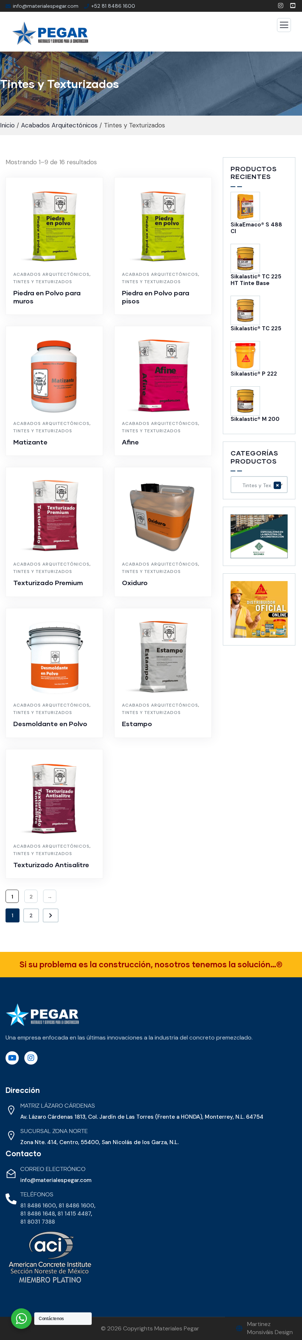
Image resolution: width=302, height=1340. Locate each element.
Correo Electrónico (52, 1169)
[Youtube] (12, 1058)
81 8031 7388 (37, 1221)
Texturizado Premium (48, 582)
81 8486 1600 (38, 1205)
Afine (130, 442)
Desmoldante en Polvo (50, 724)
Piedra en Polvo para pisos (155, 297)
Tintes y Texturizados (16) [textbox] (260, 485)
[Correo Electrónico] (11, 1173)
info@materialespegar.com (55, 1180)
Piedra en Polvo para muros (47, 297)
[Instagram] (31, 1058)
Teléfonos (36, 1194)
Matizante (30, 442)
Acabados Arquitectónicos (59, 125)
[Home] (42, 1014)
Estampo (137, 724)
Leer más (58, 311)
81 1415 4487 (74, 1213)
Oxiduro (135, 582)
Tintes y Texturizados (42, 282)
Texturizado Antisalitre (51, 865)
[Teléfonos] (11, 1198)
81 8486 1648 (37, 1213)
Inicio (7, 125)
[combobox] (259, 484)
